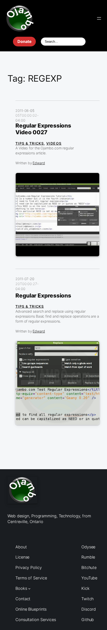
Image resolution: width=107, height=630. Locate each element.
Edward (39, 163)
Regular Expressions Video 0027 (43, 128)
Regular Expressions (43, 295)
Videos (53, 143)
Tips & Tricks (29, 143)
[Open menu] (99, 18)
